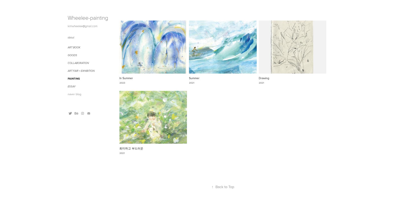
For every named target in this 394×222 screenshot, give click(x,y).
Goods (72, 55)
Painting (74, 79)
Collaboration (78, 63)
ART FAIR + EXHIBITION (81, 71)
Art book (74, 47)
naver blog (74, 94)
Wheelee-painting (88, 17)
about (71, 37)
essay (72, 86)
